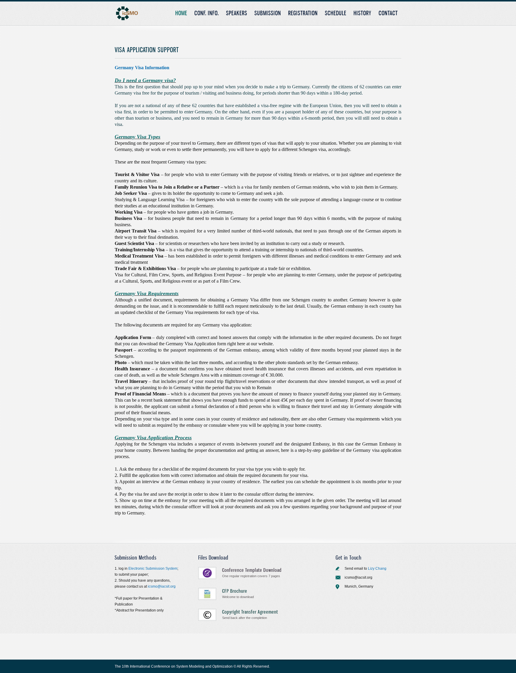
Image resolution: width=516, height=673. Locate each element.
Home (181, 13)
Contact (388, 13)
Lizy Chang (377, 568)
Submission (267, 13)
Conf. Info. (206, 13)
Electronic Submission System (152, 568)
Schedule (335, 13)
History (362, 13)
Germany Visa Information (142, 67)
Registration (303, 13)
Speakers (236, 13)
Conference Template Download (252, 570)
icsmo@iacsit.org (161, 586)
